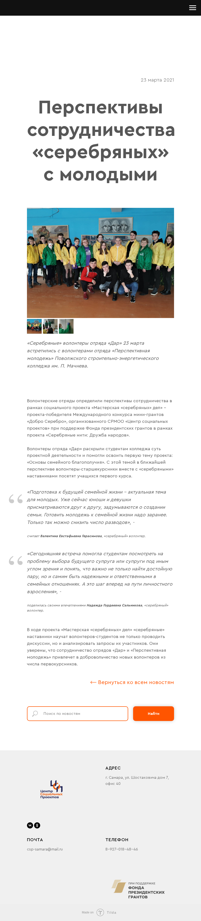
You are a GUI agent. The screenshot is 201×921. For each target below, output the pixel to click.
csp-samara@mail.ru (45, 849)
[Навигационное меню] (192, 7)
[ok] (37, 825)
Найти (153, 714)
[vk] (30, 825)
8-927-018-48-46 (121, 849)
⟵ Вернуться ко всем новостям (132, 682)
